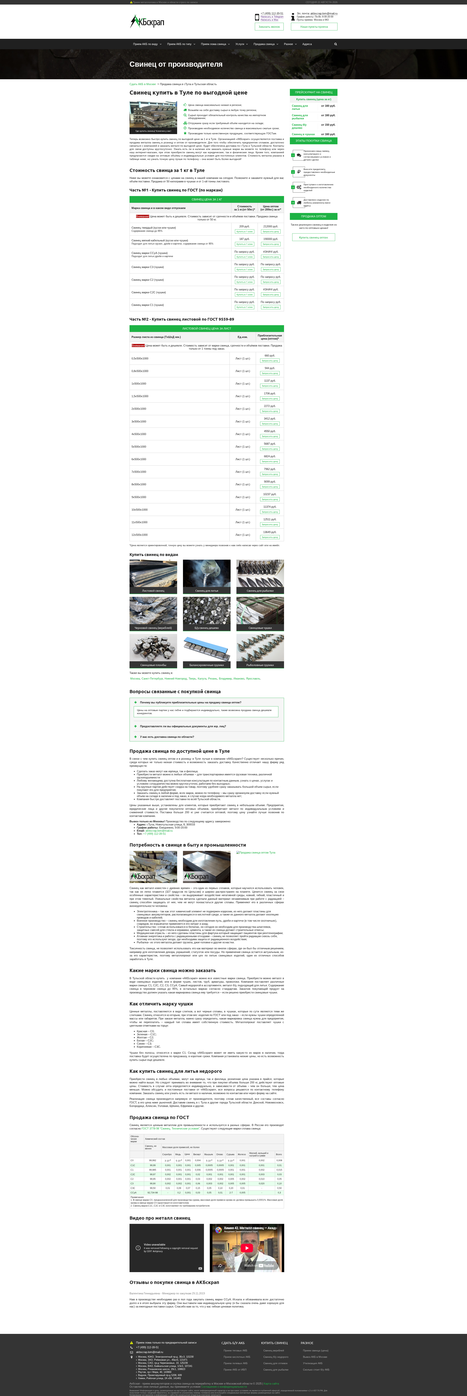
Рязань (212, 678)
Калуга (202, 678)
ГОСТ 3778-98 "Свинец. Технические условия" (171, 1128)
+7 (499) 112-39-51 (272, 13)
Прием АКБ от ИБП (235, 1369)
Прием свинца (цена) (316, 1350)
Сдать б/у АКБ (233, 1343)
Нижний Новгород (176, 678)
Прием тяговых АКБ (235, 1350)
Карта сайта (271, 1383)
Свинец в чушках (303, 134)
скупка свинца (182, 1383)
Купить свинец (274, 1343)
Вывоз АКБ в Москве (315, 1356)
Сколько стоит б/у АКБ (316, 1369)
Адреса (307, 44)
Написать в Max (269, 19)
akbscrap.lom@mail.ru (323, 13)
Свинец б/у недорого (275, 1356)
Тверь (192, 678)
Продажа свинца (264, 44)
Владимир (225, 678)
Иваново (239, 678)
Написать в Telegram (272, 16)
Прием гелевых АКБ (236, 1363)
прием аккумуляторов (156, 1383)
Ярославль (253, 678)
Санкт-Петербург (152, 678)
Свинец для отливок (275, 1363)
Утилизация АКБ (313, 1363)
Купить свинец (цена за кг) (313, 99)
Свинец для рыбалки (300, 117)
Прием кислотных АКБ (237, 1356)
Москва (135, 678)
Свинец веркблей (273, 1350)
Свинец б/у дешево (299, 126)
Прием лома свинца (213, 44)
